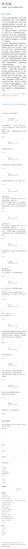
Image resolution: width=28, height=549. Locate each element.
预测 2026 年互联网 (6, 497)
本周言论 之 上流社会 (7, 104)
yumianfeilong (11, 118)
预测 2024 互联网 (5, 506)
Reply (3, 136)
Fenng (24, 93)
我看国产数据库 (5, 507)
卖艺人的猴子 (6, 14)
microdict (10, 158)
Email (3, 451)
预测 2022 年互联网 (6, 520)
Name (3, 445)
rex (9, 190)
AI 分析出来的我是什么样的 (8, 502)
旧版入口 (4, 529)
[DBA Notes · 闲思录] (7, 3)
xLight (9, 281)
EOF (3, 90)
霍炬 (3, 535)
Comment (4, 428)
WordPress (9, 542)
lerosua (10, 174)
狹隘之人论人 (5, 513)
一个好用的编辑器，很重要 (7, 518)
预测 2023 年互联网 (6, 515)
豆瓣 (17, 544)
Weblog (3, 479)
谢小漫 (9, 142)
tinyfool (10, 403)
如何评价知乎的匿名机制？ (7, 509)
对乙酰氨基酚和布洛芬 (6, 516)
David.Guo (10, 385)
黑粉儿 (3, 522)
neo (9, 348)
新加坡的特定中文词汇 (6, 504)
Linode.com (18, 542)
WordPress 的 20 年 (6, 511)
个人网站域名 (5, 495)
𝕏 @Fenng (4, 481)
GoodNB (10, 262)
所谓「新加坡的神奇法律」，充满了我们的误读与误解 (13, 500)
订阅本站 (4, 531)
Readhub (4, 482)
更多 (3, 475)
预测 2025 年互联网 (6, 498)
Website (4, 456)
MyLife (18, 93)
